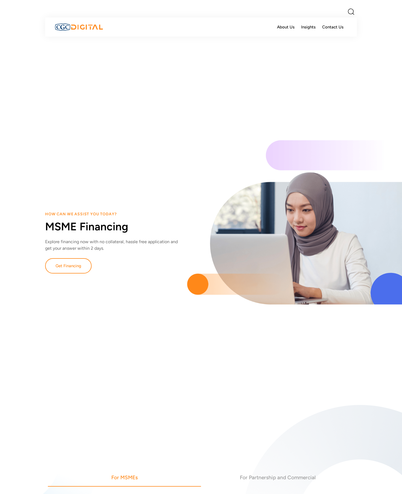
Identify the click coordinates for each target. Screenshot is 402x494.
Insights (308, 27)
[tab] (124, 477)
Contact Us (332, 27)
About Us (286, 27)
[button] (351, 11)
